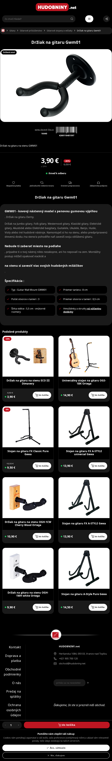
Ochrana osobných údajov (13, 710)
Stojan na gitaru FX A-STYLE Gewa (84, 523)
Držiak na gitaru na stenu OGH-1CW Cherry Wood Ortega (28, 523)
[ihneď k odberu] (61, 607)
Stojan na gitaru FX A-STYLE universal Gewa (84, 452)
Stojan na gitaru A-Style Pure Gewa (84, 594)
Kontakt (15, 647)
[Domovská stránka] (3, 30)
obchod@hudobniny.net (72, 663)
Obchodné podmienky (12, 671)
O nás (16, 683)
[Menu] (89, 18)
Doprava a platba (13, 658)
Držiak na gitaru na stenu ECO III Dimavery (28, 382)
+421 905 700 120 (68, 658)
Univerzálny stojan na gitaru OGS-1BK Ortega (84, 382)
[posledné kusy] (5, 397)
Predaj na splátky (13, 694)
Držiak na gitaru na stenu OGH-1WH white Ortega (28, 594)
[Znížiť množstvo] (5, 725)
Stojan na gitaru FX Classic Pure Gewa (28, 452)
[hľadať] (72, 18)
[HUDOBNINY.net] (56, 7)
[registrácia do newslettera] (87, 682)
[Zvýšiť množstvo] (18, 725)
